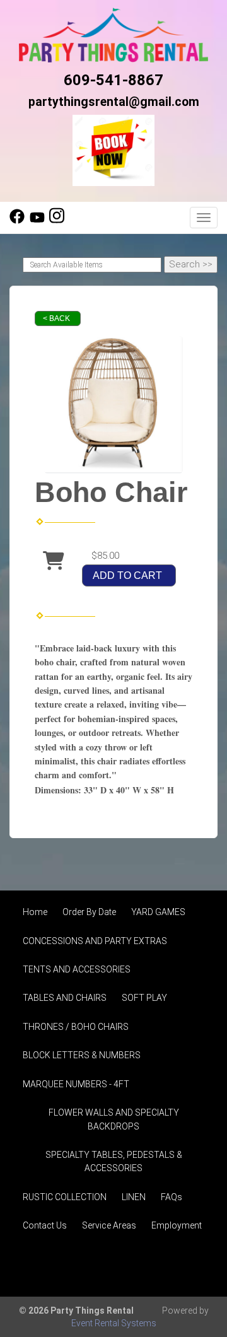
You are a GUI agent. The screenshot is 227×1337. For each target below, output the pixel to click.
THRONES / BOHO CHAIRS (76, 1027)
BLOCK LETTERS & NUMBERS (82, 1055)
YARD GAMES (158, 912)
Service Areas (109, 1225)
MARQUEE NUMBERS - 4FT (76, 1084)
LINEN (134, 1197)
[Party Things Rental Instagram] (56, 220)
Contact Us (45, 1225)
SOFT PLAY (144, 998)
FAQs (171, 1197)
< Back (56, 318)
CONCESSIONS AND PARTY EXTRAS (95, 941)
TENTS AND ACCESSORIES (77, 969)
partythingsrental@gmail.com (113, 102)
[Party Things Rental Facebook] (17, 220)
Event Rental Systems (113, 1323)
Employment (176, 1225)
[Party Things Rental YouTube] (37, 220)
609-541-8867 (113, 80)
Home (35, 912)
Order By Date (89, 912)
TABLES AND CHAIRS (65, 998)
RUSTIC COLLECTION (65, 1197)
